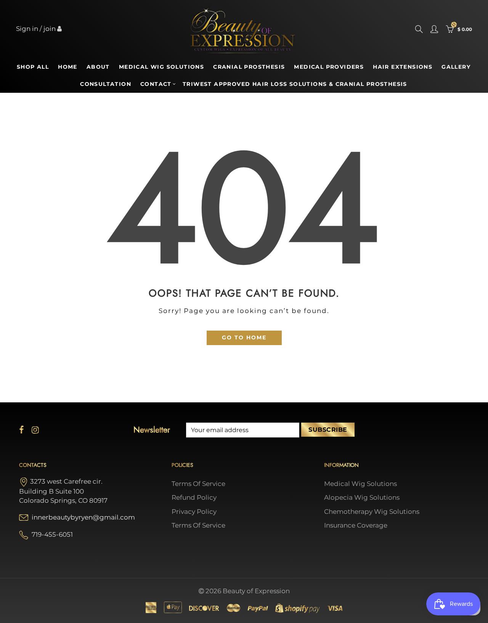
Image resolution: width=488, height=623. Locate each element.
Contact (156, 84)
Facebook (21, 430)
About (98, 66)
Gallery (455, 66)
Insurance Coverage (355, 525)
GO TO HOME (244, 337)
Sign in (27, 28)
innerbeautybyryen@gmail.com (83, 517)
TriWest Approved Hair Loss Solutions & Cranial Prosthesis (295, 84)
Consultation (105, 84)
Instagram (35, 430)
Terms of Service (198, 483)
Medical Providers (329, 66)
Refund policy (194, 497)
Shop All (33, 66)
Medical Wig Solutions (161, 66)
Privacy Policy (194, 511)
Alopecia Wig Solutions (362, 497)
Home (67, 66)
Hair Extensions (402, 66)
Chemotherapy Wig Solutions (371, 511)
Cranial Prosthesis (249, 66)
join (49, 28)
